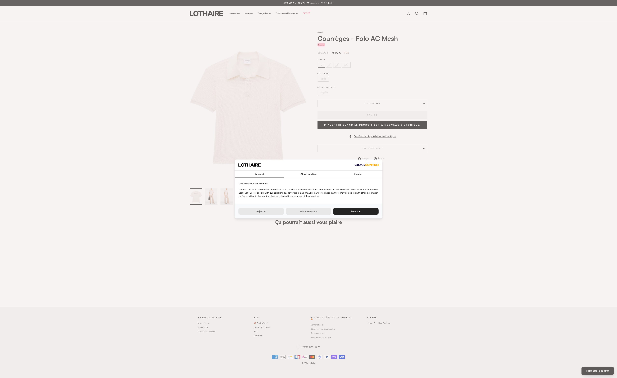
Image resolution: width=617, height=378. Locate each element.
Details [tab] (358, 174)
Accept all (355, 211)
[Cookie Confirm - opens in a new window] (366, 165)
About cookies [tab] (308, 174)
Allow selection (308, 211)
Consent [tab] (259, 174)
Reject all (261, 211)
